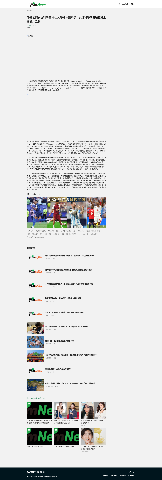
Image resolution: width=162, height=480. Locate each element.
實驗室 (38, 231)
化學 (73, 231)
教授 (43, 231)
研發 (68, 234)
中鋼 (42, 237)
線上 (93, 231)
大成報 (29, 25)
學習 (29, 234)
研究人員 (80, 231)
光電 (63, 231)
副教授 (35, 234)
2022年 (30, 237)
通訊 (41, 234)
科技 (46, 234)
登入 (132, 4)
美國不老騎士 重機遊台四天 (64, 447)
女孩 (63, 234)
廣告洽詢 (123, 476)
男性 (51, 234)
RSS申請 (125, 4)
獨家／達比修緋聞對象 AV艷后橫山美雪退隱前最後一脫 (66, 421)
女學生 (88, 231)
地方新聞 (30, 231)
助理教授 (93, 234)
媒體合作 (131, 476)
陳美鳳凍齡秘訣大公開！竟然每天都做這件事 (93, 421)
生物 (79, 234)
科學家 (57, 231)
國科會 (57, 234)
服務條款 (105, 476)
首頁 (28, 10)
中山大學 (50, 231)
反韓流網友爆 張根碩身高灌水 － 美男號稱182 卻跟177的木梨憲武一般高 (39, 421)
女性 (68, 231)
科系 (73, 234)
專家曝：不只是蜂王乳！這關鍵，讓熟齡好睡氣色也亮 (93, 448)
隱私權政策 (114, 476)
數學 (98, 231)
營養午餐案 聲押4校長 (35, 447)
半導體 (37, 237)
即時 (31, 10)
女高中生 (85, 234)
